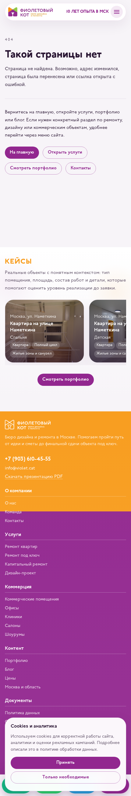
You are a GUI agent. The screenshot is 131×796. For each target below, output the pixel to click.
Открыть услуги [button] (65, 152)
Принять (65, 762)
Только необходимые (65, 777)
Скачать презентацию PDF (34, 477)
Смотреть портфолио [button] (33, 168)
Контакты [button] (81, 168)
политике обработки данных (68, 749)
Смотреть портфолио (65, 379)
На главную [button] (22, 152)
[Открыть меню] (117, 12)
